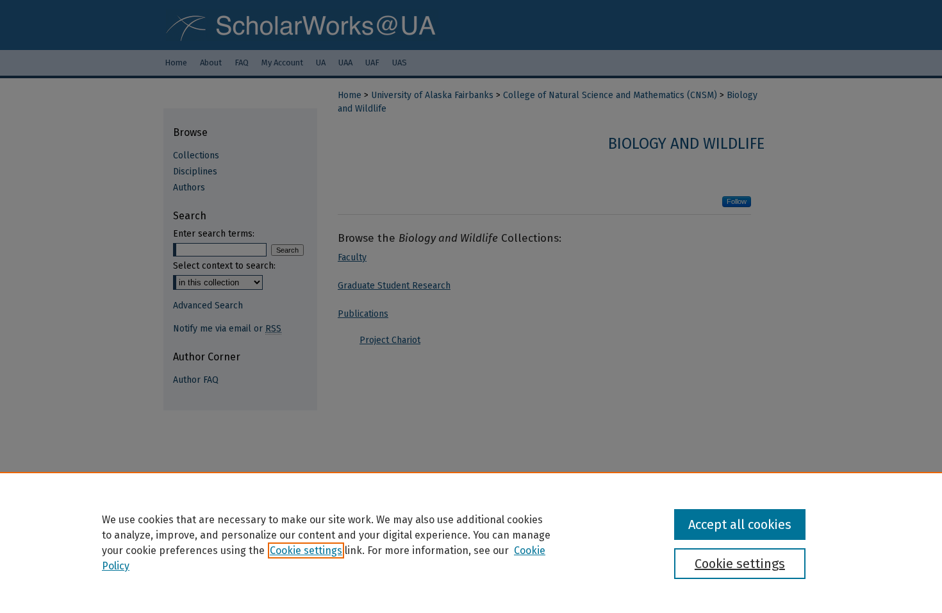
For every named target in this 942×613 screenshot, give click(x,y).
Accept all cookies (739, 524)
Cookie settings (306, 550)
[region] (471, 542)
